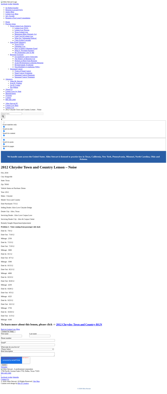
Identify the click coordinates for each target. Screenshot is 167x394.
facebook (4, 4)
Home (7, 22)
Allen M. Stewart (16, 81)
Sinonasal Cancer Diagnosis (25, 75)
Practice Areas (10, 24)
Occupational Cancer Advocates (26, 57)
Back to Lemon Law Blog (10, 329)
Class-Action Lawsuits (23, 40)
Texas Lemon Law (21, 32)
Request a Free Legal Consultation (17, 18)
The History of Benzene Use (25, 59)
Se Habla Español (11, 8)
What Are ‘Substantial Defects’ (26, 38)
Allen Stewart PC (11, 103)
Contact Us (5, 379)
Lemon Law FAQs (21, 28)
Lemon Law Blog (11, 14)
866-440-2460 (10, 100)
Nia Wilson (14, 87)
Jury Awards (9, 16)
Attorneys (8, 79)
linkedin (16, 4)
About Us (8, 89)
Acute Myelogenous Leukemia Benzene (29, 63)
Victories (8, 95)
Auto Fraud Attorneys (18, 42)
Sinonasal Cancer (16, 69)
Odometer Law (20, 46)
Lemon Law (9, 108)
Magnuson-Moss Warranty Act (26, 34)
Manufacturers (10, 93)
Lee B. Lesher (15, 85)
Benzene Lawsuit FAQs (14, 10)
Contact (8, 98)
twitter (10, 4)
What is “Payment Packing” (25, 50)
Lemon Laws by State (13, 91)
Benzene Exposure (17, 55)
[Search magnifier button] (3, 116)
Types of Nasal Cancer (23, 71)
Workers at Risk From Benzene (26, 61)
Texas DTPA (19, 44)
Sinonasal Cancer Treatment (25, 77)
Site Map (36, 381)
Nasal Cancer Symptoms (23, 73)
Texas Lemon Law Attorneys (20, 26)
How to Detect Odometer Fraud (26, 48)
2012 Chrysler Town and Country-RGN (79, 324)
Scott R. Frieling (16, 83)
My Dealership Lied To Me (24, 53)
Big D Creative (23, 383)
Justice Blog (9, 12)
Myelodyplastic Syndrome (24, 65)
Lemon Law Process (22, 30)
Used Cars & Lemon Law (24, 36)
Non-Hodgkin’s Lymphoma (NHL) (27, 67)
